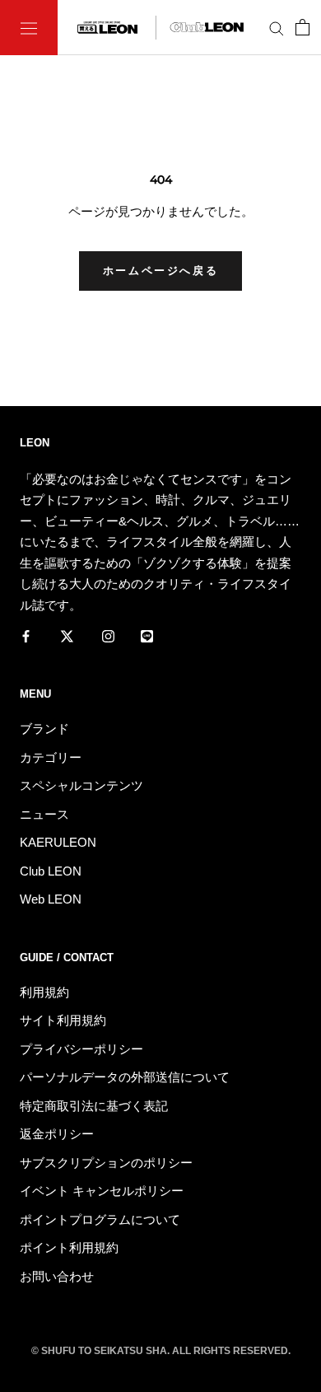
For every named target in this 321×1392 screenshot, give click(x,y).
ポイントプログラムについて (100, 1219)
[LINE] (147, 635)
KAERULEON (58, 842)
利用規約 (44, 992)
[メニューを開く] (29, 27)
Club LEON (50, 871)
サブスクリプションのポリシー (106, 1163)
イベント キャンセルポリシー (102, 1191)
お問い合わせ (57, 1276)
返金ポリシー (57, 1134)
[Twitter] (67, 635)
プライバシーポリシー (81, 1049)
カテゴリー (50, 757)
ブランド (44, 729)
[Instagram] (108, 635)
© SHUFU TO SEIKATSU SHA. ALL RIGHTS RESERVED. (161, 1351)
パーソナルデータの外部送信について (125, 1077)
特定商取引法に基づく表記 (94, 1106)
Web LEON (50, 899)
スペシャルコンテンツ (81, 785)
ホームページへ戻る (160, 270)
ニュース (44, 814)
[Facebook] (26, 635)
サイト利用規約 (63, 1020)
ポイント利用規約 (69, 1247)
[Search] (276, 28)
